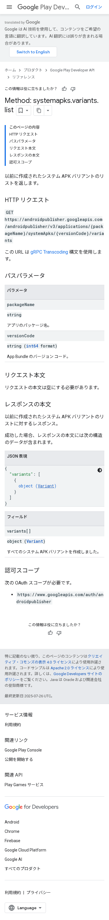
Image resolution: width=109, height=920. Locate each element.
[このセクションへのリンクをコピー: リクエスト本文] (51, 375)
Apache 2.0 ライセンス (70, 668)
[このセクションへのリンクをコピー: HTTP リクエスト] (55, 200)
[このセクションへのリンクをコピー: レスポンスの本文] (57, 404)
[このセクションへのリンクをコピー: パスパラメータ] (51, 276)
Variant (46, 486)
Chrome (12, 831)
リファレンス (23, 77)
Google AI (13, 859)
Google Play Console (23, 750)
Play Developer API (54, 7)
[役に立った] (64, 89)
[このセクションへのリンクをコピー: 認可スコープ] (45, 571)
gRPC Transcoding (49, 252)
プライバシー (38, 892)
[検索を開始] (77, 6)
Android (12, 822)
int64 (32, 346)
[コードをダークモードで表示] (99, 470)
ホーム (10, 70)
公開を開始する (19, 759)
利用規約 (13, 724)
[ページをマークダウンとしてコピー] (39, 110)
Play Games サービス (24, 784)
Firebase (12, 840)
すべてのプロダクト (23, 868)
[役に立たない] (73, 89)
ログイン (94, 7)
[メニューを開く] (9, 7)
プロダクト (33, 70)
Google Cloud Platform (25, 850)
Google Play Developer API (72, 70)
